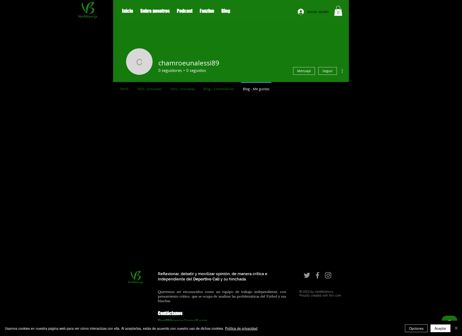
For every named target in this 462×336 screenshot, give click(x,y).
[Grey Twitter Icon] (307, 275)
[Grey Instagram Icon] (328, 275)
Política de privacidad (241, 328)
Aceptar (440, 328)
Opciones (416, 328)
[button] (338, 11)
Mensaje (304, 71)
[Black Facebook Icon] (421, 14)
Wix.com (335, 295)
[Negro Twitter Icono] (414, 14)
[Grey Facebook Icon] (317, 275)
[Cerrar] (456, 328)
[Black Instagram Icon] (429, 14)
